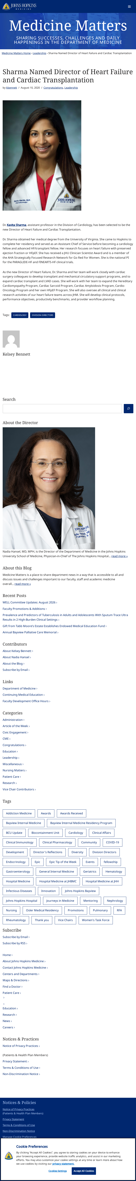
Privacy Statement (15, 1061)
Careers (8, 1027)
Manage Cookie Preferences (19, 1136)
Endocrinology (16, 862)
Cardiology (20, 315)
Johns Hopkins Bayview (80, 891)
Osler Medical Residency (42, 910)
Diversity (77, 852)
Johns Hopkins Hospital (21, 901)
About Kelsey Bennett (17, 651)
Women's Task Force (95, 920)
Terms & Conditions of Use (20, 1068)
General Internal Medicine (56, 871)
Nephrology (115, 901)
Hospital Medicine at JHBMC (57, 881)
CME (6, 739)
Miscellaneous (12, 764)
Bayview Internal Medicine (23, 823)
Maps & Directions (15, 980)
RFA (119, 910)
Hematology (114, 871)
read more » (119, 556)
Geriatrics (89, 871)
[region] (68, 1159)
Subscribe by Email (15, 670)
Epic (37, 862)
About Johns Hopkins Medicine (23, 961)
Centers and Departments (20, 974)
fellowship (111, 862)
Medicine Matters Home (16, 53)
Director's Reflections (47, 852)
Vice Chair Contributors (18, 789)
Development (15, 852)
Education (9, 751)
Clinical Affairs (101, 833)
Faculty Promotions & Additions (24, 609)
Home (7, 955)
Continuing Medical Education (23, 695)
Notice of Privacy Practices (20, 1046)
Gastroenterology (18, 871)
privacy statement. (63, 1163)
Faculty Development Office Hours (26, 701)
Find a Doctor (12, 987)
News (6, 1021)
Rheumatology (16, 920)
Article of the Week (15, 726)
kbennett (11, 87)
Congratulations (53, 87)
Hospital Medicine (18, 881)
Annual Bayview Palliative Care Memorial (30, 632)
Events (90, 862)
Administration (13, 720)
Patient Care (11, 777)
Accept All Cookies (84, 1170)
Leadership (39, 53)
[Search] (128, 408)
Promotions (76, 910)
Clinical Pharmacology (57, 842)
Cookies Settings (58, 1170)
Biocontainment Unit (45, 833)
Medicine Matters (68, 25)
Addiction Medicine (19, 813)
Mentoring (90, 901)
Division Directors (42, 315)
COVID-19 (112, 842)
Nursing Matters (14, 770)
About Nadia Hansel (16, 657)
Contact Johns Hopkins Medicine (24, 967)
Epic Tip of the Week (62, 862)
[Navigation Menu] (129, 6)
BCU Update (14, 833)
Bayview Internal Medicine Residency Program (81, 823)
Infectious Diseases (19, 891)
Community (89, 842)
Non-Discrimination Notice (20, 1074)
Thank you (42, 920)
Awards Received (71, 813)
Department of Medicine (19, 688)
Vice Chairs (65, 920)
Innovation (48, 891)
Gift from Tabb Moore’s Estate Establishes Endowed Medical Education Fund (54, 626)
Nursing (11, 910)
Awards (46, 813)
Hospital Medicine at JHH (102, 881)
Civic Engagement (15, 732)
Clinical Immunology (19, 842)
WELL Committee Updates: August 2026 (29, 602)
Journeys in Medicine (60, 901)
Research (9, 783)
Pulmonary (100, 910)
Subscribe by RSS (14, 943)
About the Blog (13, 663)
